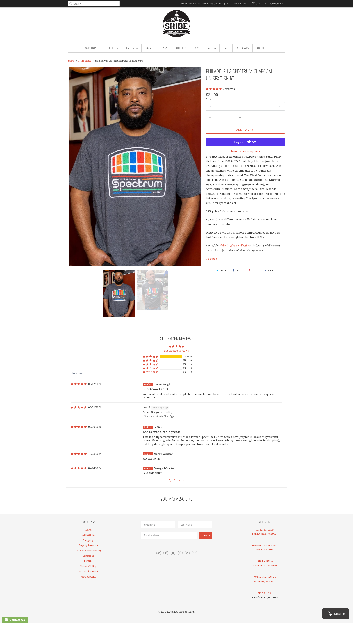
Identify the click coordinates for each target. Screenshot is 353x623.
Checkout (276, 3)
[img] (79, 384)
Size (208, 99)
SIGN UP (205, 535)
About (261, 48)
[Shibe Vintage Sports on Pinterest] (180, 553)
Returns (88, 561)
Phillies (113, 48)
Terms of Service (88, 571)
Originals (91, 48)
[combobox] (94, 3)
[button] (214, 89)
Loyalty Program (88, 545)
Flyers (164, 48)
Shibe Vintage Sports (183, 611)
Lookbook (88, 534)
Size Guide (211, 259)
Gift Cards (243, 48)
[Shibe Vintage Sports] (176, 25)
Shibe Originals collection (234, 245)
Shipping (88, 540)
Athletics (181, 48)
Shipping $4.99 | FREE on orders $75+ (205, 3)
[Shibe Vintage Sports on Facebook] (165, 553)
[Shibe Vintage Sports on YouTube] (173, 553)
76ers (149, 48)
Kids (197, 48)
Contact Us (88, 555)
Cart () (260, 3)
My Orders (241, 3)
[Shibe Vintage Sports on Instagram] (187, 553)
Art (210, 48)
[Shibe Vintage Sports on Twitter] (158, 553)
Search (88, 529)
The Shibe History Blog (88, 550)
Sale (226, 48)
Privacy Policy (88, 566)
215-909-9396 (265, 593)
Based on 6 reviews (176, 350)
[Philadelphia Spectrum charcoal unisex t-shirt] (135, 166)
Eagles (130, 48)
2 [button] (175, 480)
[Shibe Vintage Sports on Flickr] (194, 553)
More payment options (245, 151)
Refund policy (88, 576)
